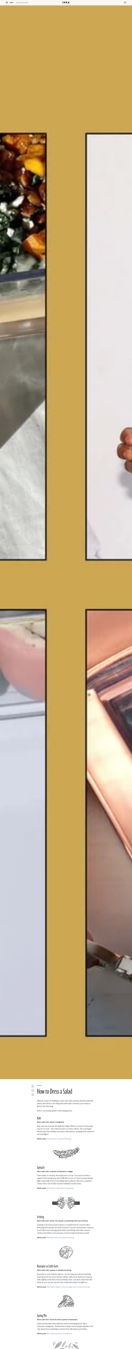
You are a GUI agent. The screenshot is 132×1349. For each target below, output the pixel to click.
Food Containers (22, 2)
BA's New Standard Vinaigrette (59, 1334)
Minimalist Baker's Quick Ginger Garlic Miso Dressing (68, 1287)
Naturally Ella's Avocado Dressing (60, 1238)
